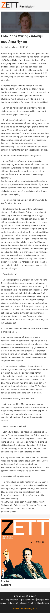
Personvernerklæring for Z (25, 608)
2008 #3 (24, 47)
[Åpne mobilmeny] (45, 4)
